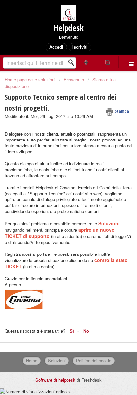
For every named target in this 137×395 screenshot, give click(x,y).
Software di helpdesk (56, 380)
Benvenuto (74, 79)
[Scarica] (56, 194)
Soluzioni (57, 360)
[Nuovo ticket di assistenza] (86, 62)
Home (31, 360)
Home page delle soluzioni (31, 79)
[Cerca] (73, 62)
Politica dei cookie (93, 360)
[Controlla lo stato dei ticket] (107, 62)
